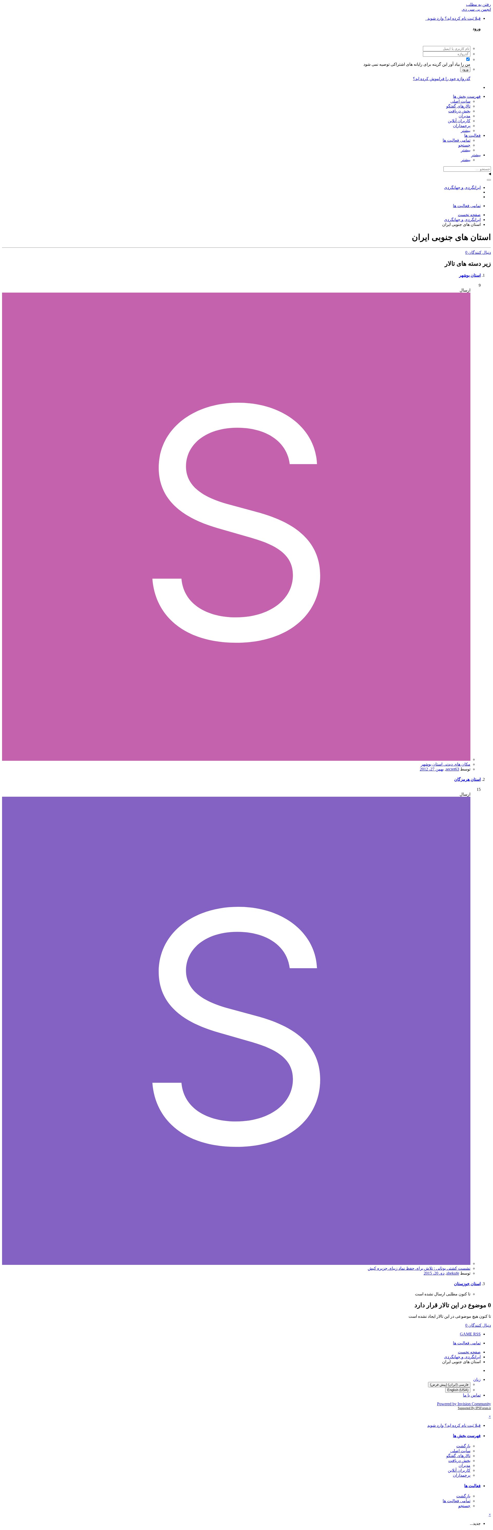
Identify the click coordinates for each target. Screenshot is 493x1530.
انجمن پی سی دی (476, 9)
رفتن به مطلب (478, 4)
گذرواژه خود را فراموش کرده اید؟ (441, 78)
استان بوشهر (470, 275)
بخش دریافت (459, 111)
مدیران (464, 116)
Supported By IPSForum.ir (474, 1408)
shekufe (453, 1273)
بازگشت (463, 1446)
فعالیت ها (472, 135)
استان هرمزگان (467, 779)
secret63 (452, 769)
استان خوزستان (467, 1284)
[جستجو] (489, 180)
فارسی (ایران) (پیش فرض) (449, 1385)
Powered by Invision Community (464, 1404)
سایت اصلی (460, 101)
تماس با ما (472, 1395)
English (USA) (457, 1390)
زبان (477, 1379)
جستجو (464, 145)
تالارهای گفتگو (458, 106)
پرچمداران (461, 125)
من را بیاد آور (459, 64)
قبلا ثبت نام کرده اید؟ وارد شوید (453, 18)
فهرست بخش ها (467, 96)
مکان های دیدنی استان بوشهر (445, 764)
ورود (465, 69)
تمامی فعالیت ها (456, 140)
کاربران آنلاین (459, 121)
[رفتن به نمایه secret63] (236, 759)
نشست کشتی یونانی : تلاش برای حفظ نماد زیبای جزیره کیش (419, 1268)
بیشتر (465, 130)
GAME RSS (470, 1334)
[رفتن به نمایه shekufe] (236, 1263)
